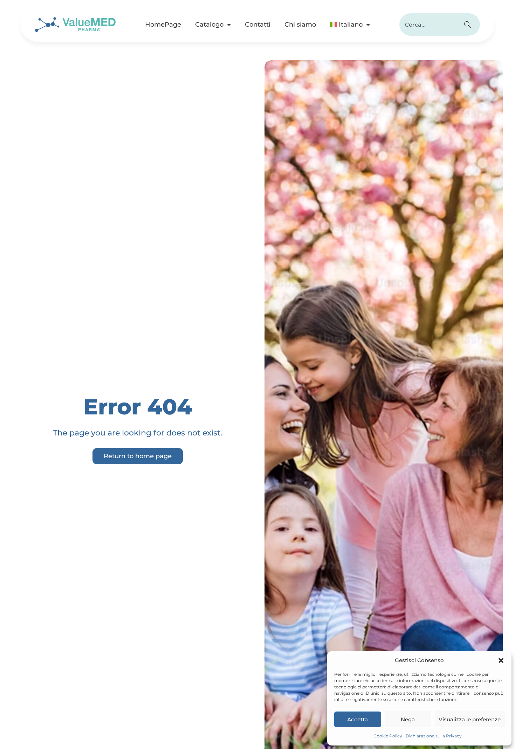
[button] (500, 660)
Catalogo (209, 24)
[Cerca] (468, 24)
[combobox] (428, 24)
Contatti (257, 24)
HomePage (163, 24)
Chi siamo (300, 24)
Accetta (357, 719)
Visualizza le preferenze (470, 719)
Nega (408, 719)
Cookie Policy (387, 735)
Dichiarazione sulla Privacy (434, 735)
